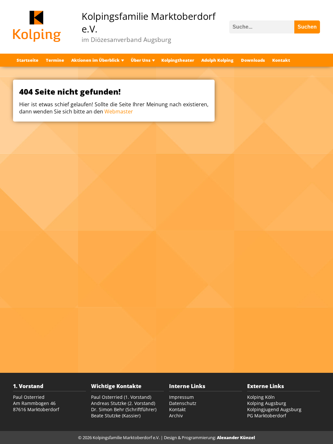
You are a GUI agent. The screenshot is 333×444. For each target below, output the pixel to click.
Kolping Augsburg (266, 403)
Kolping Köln (261, 397)
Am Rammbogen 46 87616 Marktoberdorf (36, 406)
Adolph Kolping (217, 60)
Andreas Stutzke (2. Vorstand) (123, 403)
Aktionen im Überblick (95, 60)
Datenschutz (182, 403)
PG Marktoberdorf (266, 415)
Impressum (181, 397)
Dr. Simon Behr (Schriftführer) (123, 409)
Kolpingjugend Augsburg (274, 409)
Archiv (176, 415)
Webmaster (118, 111)
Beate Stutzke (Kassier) (115, 415)
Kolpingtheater (177, 60)
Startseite (27, 60)
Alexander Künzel (236, 437)
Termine (55, 60)
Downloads (253, 60)
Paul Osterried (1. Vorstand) (121, 397)
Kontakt (281, 60)
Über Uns (141, 60)
